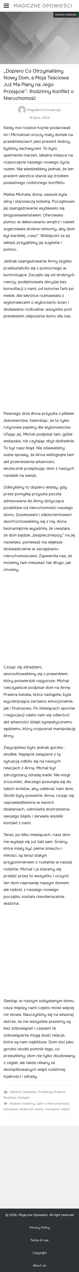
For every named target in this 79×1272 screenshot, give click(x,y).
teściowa (11, 1109)
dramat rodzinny (22, 1103)
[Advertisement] (39, 365)
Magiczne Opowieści (43, 6)
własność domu (31, 1109)
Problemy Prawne (51, 1092)
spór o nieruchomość (53, 1103)
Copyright (40, 1253)
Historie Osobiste (65, 14)
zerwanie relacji (57, 1109)
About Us (39, 1265)
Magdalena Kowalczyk (44, 110)
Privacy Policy (39, 1227)
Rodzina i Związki (17, 1097)
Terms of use (39, 1240)
